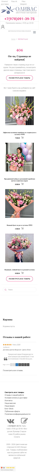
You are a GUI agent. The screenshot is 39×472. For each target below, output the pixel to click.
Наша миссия (10, 403)
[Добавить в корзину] (22, 138)
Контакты (8, 400)
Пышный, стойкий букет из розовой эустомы (19, 270)
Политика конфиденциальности (17, 414)
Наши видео (10, 406)
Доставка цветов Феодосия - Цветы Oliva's (16, 350)
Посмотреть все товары (19, 78)
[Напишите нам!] (24, 423)
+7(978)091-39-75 (19, 19)
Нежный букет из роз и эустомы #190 (19, 225)
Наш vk (14, 1)
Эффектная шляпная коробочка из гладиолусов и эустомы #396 (19, 133)
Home (13, 39)
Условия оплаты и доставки (16, 398)
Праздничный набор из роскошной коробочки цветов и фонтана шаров (19, 180)
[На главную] (19, 15)
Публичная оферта (12, 411)
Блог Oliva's (9, 409)
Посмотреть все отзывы (13, 370)
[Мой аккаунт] (3, 27)
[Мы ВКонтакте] (10, 423)
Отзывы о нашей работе (14, 395)
